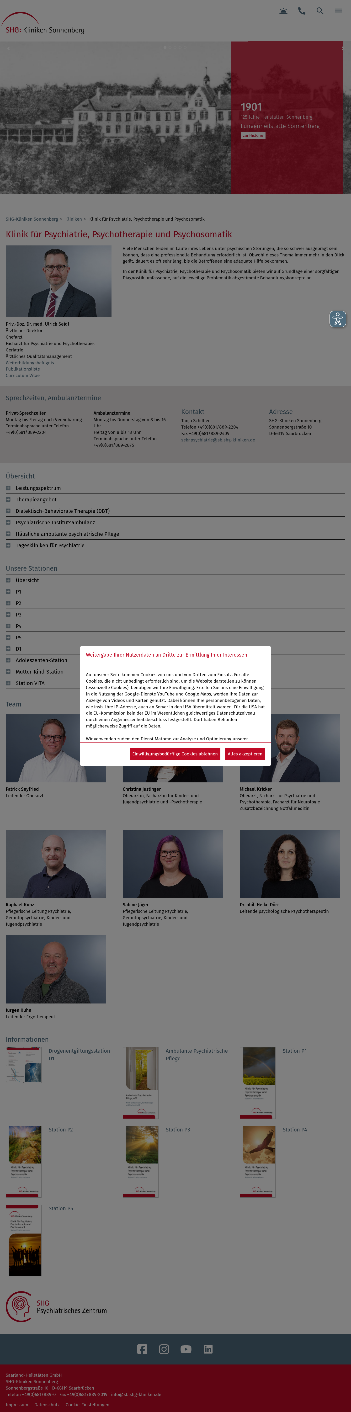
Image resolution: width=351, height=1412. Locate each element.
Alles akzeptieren (245, 754)
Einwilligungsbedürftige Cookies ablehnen (175, 754)
